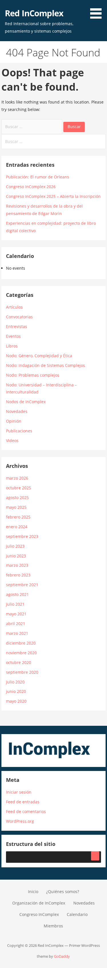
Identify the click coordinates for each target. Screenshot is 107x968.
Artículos (14, 307)
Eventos (13, 336)
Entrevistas (16, 326)
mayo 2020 (16, 701)
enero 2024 (16, 526)
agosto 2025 (17, 497)
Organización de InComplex (38, 903)
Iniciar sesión (18, 792)
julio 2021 (15, 604)
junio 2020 (16, 691)
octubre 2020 (18, 662)
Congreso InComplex (39, 914)
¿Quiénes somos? (62, 891)
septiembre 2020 (22, 672)
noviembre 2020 (21, 652)
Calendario (77, 914)
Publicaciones (19, 431)
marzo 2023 (17, 565)
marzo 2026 (17, 478)
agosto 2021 (17, 594)
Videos (12, 440)
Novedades (16, 411)
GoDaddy (62, 956)
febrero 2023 (18, 575)
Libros (12, 346)
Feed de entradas (22, 801)
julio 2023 (15, 546)
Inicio (33, 891)
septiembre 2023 (22, 536)
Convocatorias (19, 316)
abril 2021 (15, 623)
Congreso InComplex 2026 (31, 186)
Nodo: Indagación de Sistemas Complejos (45, 365)
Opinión (13, 421)
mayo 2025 (16, 507)
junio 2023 (16, 555)
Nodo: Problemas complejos (32, 375)
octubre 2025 (18, 487)
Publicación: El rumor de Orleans (37, 177)
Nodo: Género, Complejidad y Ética (39, 355)
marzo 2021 (17, 633)
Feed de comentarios (26, 811)
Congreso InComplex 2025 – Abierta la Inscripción (53, 196)
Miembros (53, 926)
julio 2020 (15, 682)
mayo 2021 (16, 614)
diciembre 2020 (21, 643)
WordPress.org (20, 821)
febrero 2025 (18, 517)
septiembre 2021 (22, 584)
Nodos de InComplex (26, 401)
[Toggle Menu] (95, 856)
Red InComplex (34, 13)
